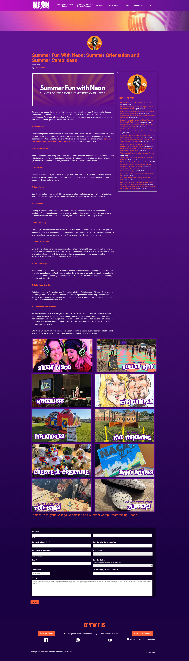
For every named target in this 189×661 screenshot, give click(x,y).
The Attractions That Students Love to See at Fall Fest (137, 153)
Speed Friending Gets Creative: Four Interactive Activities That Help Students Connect (135, 145)
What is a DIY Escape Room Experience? (133, 162)
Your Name (36, 531)
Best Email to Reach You (41, 542)
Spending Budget (99, 560)
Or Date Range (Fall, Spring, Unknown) (106, 569)
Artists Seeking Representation (142, 639)
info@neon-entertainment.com (80, 633)
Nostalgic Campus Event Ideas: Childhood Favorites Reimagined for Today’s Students (136, 121)
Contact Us (138, 5)
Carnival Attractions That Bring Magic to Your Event (136, 102)
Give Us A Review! (142, 633)
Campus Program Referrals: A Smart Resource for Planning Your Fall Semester (136, 150)
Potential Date (36, 569)
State (34, 560)
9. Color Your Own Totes (42, 285)
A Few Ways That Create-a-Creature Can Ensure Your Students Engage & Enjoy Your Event (137, 136)
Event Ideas (126, 5)
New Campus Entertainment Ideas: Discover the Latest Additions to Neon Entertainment (137, 141)
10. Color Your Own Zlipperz (44, 306)
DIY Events (100, 5)
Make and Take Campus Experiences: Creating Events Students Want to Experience (137, 112)
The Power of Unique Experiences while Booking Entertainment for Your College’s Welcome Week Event (137, 130)
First (33, 538)
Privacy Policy (150, 652)
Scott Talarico (40, 67)
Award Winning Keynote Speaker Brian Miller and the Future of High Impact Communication (136, 183)
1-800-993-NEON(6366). (109, 633)
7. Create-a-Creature (40, 241)
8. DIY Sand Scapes (40, 263)
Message (35, 578)
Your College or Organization (42, 550)
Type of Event (98, 550)
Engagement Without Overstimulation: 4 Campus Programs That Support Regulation (135, 165)
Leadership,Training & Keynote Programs (84, 5)
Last (94, 538)
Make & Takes (113, 5)
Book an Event (46, 633)
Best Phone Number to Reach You (104, 542)
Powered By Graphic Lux (64, 652)
